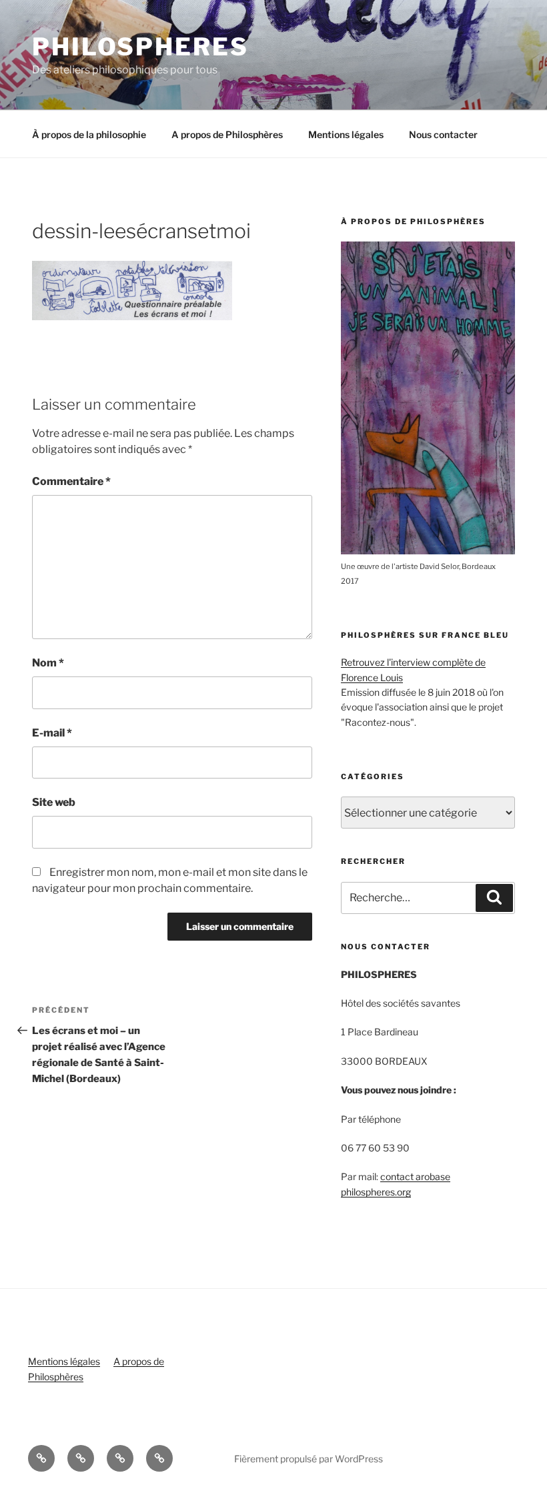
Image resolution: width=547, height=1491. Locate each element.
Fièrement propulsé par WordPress (308, 1458)
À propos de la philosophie (89, 134)
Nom (48, 662)
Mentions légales (346, 134)
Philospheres (140, 46)
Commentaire (71, 481)
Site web (53, 802)
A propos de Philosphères (227, 134)
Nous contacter (443, 134)
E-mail (52, 732)
